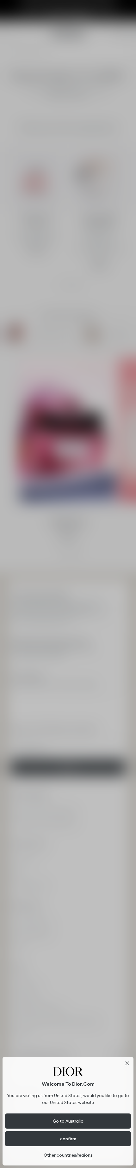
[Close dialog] (127, 1063)
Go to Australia (68, 1121)
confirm (68, 1138)
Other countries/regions (68, 1155)
